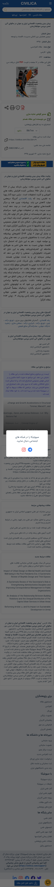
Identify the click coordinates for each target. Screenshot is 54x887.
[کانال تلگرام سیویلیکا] (30, 449)
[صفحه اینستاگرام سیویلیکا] (24, 449)
